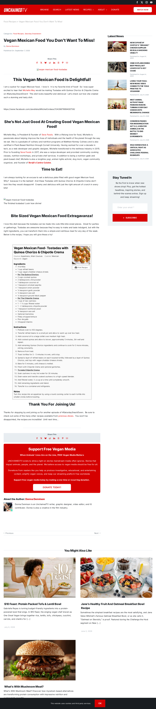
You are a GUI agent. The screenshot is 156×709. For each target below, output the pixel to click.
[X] (41, 62)
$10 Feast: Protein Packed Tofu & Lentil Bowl (32, 604)
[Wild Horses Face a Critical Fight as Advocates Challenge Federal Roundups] (117, 145)
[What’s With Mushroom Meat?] (40, 641)
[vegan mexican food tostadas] (52, 69)
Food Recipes (10, 21)
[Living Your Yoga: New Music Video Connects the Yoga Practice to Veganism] (117, 81)
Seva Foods (47, 134)
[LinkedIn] (54, 62)
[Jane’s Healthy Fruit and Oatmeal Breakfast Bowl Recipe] (116, 559)
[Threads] (58, 62)
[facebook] (137, 2)
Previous (9, 533)
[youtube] (151, 2)
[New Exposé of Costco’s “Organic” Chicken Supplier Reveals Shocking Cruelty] (117, 43)
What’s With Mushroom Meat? (24, 686)
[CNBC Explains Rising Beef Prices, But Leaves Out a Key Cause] (117, 63)
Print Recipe (82, 267)
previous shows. (66, 416)
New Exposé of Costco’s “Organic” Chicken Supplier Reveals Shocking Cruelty (139, 48)
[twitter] (142, 2)
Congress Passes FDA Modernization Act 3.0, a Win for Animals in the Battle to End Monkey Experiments (139, 128)
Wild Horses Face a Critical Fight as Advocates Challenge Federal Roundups (139, 150)
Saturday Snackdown (33, 34)
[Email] (67, 62)
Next (96, 533)
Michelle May (29, 90)
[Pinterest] (63, 62)
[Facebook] (37, 62)
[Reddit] (50, 62)
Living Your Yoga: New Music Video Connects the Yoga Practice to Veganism (139, 86)
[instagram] (147, 2)
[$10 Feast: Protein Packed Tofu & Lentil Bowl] (40, 559)
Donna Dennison (12, 46)
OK (100, 703)
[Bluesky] (45, 62)
